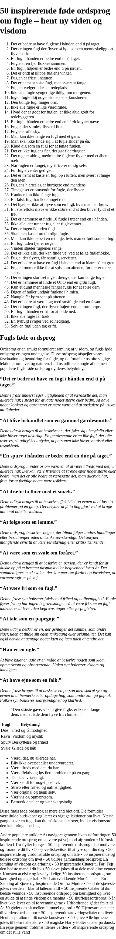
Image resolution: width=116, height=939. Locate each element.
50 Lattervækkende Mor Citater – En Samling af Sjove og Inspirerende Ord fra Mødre (53, 881)
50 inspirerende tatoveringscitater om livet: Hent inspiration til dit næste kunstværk (56, 915)
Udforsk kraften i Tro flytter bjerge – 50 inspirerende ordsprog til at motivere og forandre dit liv (57, 844)
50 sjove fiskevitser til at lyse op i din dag (69, 849)
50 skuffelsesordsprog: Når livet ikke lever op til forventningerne (57, 900)
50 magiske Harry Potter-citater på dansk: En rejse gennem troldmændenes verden (57, 925)
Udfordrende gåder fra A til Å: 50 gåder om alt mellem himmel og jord (56, 905)
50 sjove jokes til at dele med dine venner (80, 869)
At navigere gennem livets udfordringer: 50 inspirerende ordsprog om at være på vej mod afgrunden (58, 837)
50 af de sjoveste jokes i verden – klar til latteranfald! (57, 886)
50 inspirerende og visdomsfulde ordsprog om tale (56, 852)
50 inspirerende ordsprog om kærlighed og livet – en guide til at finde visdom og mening (56, 895)
